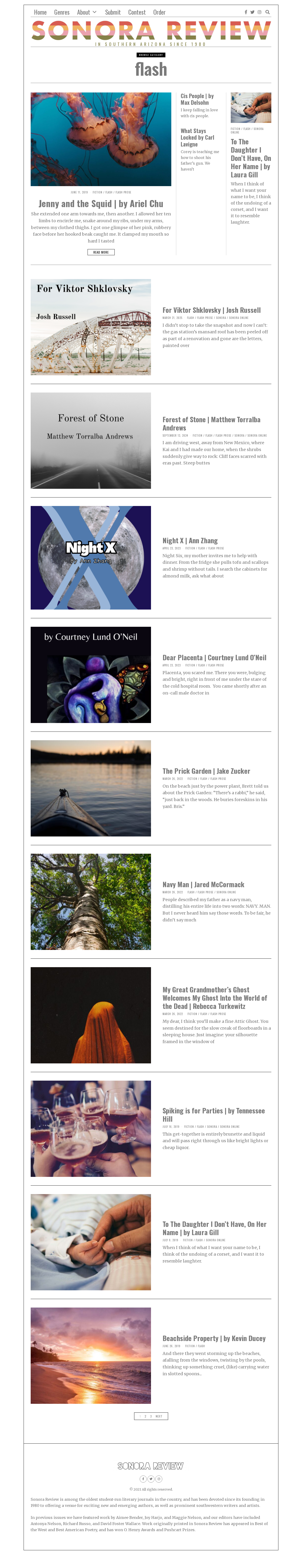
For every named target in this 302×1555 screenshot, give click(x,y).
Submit (113, 12)
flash (109, 192)
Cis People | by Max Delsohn (197, 99)
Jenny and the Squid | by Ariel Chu (101, 203)
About (83, 12)
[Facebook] (245, 12)
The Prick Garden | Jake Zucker (206, 770)
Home (40, 12)
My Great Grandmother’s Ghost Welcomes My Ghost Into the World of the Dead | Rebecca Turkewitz (215, 997)
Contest (137, 12)
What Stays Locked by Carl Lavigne (197, 137)
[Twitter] (252, 12)
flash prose (123, 192)
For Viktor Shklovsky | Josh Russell (212, 310)
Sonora (221, 318)
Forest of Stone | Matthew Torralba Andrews (211, 423)
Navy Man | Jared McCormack (203, 884)
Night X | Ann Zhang (190, 540)
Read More (101, 252)
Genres (62, 12)
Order (159, 12)
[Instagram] (259, 12)
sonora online (239, 318)
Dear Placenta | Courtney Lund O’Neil (214, 657)
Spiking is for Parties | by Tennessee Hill (214, 1114)
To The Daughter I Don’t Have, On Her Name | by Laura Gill (251, 157)
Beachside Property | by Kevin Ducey (214, 1338)
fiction (97, 192)
